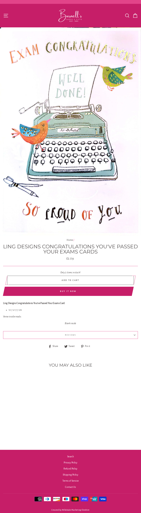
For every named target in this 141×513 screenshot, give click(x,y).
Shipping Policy (70, 475)
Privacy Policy (70, 462)
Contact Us (70, 487)
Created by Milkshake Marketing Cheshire (70, 510)
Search (70, 456)
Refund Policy (70, 468)
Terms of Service (70, 481)
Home (70, 240)
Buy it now (68, 291)
